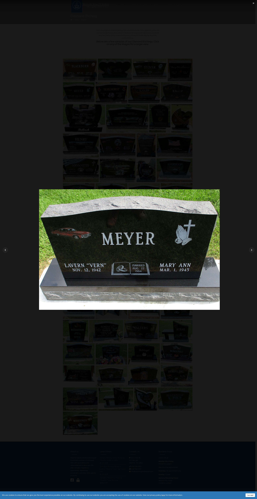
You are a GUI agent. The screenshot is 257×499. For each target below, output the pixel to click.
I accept (250, 495)
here (163, 495)
